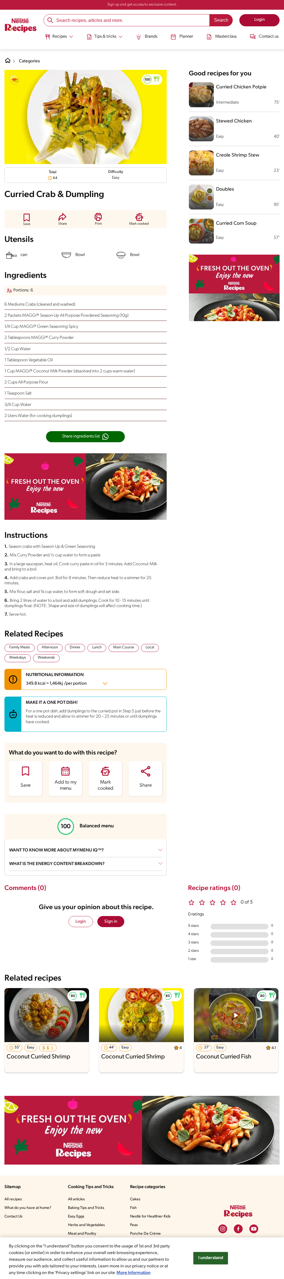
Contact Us (13, 1216)
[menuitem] (59, 39)
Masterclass (226, 36)
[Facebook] (238, 1229)
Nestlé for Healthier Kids (150, 1216)
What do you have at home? (27, 1208)
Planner (186, 36)
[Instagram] (223, 1229)
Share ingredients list (81, 436)
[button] (152, 79)
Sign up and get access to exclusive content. (142, 4)
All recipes (13, 1199)
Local (150, 647)
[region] (142, 1258)
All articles (76, 1199)
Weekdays (17, 658)
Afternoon (50, 647)
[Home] (20, 26)
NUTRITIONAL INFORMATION (56, 679)
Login (80, 921)
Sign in (110, 921)
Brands (151, 36)
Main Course (123, 647)
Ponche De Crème (145, 1234)
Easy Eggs (76, 1216)
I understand (211, 1258)
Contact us (268, 36)
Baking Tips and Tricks (86, 1208)
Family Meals (19, 647)
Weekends (46, 658)
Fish (133, 1208)
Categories (29, 61)
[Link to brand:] (14, 79)
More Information (133, 1273)
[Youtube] (254, 1229)
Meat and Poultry (82, 1234)
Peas (134, 1225)
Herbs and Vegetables (86, 1225)
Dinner (75, 647)
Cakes (135, 1199)
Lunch (97, 647)
